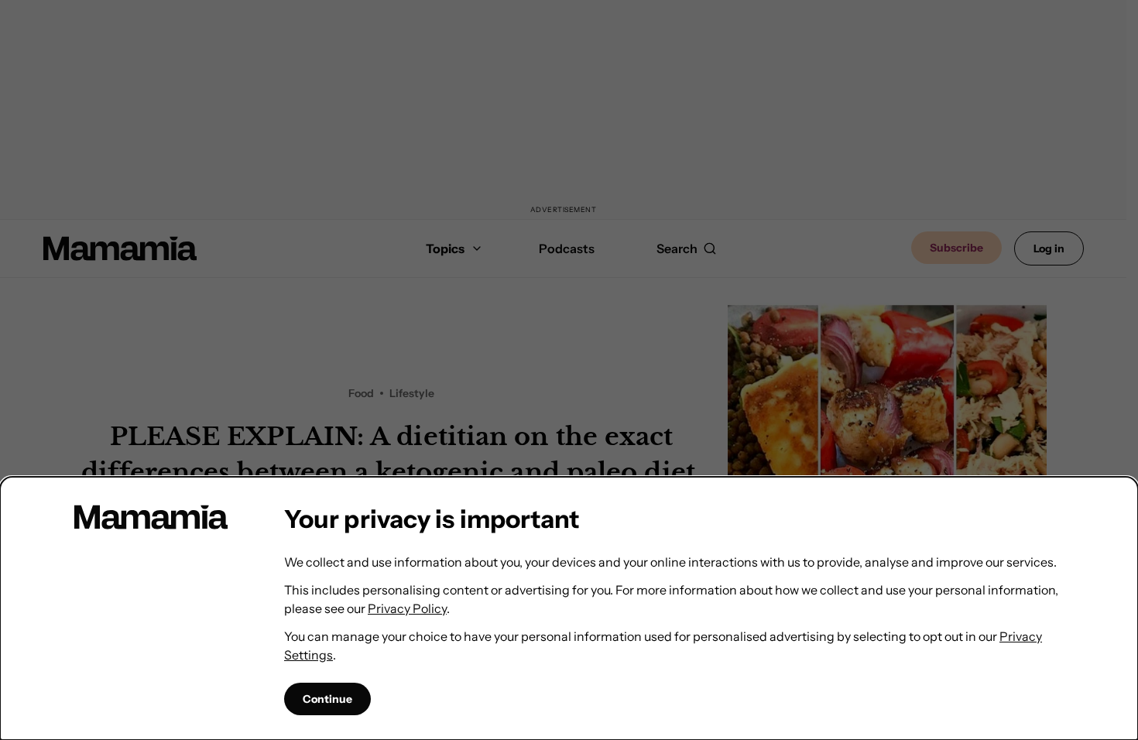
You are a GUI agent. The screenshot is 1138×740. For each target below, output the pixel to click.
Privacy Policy (407, 608)
